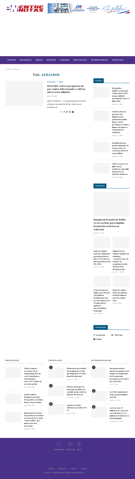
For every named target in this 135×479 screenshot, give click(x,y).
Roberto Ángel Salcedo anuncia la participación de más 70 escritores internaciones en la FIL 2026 (101, 257)
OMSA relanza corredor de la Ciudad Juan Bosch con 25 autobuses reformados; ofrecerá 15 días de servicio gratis (33, 376)
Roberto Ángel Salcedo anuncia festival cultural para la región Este (120, 295)
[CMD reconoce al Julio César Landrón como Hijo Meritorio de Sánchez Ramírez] (101, 168)
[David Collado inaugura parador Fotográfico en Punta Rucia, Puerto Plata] (13, 399)
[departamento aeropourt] (88, 4)
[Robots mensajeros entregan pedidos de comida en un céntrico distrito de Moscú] (56, 391)
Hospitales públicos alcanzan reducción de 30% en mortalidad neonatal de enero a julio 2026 (120, 94)
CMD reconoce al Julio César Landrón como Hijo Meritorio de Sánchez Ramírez (120, 169)
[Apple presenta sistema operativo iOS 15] (56, 409)
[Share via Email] (73, 112)
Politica (73, 469)
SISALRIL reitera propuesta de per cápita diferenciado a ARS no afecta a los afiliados (66, 89)
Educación (63, 469)
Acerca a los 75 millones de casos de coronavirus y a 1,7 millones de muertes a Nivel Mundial (119, 413)
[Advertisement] (67, 36)
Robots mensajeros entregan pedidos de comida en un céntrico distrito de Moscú (76, 391)
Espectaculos (80, 60)
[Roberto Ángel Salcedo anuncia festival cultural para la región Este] (121, 281)
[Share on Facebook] (64, 112)
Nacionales (26, 60)
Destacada (51, 82)
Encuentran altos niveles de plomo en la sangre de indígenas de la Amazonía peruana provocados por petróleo (119, 375)
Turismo (84, 469)
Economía (64, 60)
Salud (61, 82)
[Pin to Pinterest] (70, 112)
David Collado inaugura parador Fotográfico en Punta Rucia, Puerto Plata (33, 399)
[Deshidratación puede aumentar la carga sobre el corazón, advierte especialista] (101, 147)
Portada (12, 60)
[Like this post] (61, 112)
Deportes (51, 60)
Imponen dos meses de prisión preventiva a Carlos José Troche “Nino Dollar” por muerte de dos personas (33, 419)
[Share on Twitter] (67, 112)
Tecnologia (117, 60)
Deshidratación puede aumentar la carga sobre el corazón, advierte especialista (120, 148)
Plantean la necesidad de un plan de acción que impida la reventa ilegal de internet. (76, 372)
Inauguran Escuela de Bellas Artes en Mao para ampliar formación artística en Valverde (109, 224)
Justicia (51, 469)
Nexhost (87, 473)
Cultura (12, 68)
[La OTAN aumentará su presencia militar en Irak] (99, 396)
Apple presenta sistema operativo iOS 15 (77, 408)
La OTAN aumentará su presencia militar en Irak (119, 394)
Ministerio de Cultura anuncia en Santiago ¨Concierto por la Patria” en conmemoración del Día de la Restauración (121, 260)
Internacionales (99, 60)
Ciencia (39, 60)
